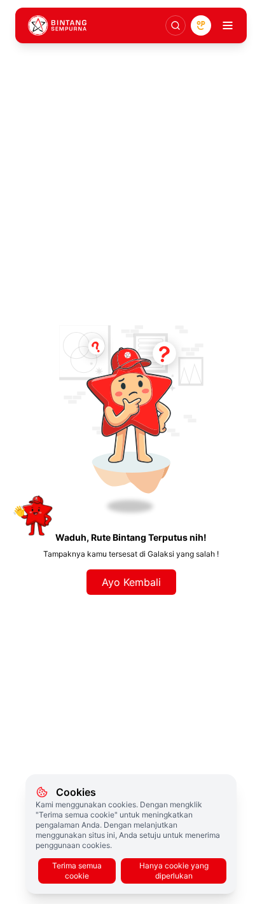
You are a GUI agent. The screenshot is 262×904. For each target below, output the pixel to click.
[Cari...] (175, 25)
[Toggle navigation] (228, 25)
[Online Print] (201, 25)
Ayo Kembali (131, 582)
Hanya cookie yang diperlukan (174, 870)
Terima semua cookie (77, 870)
